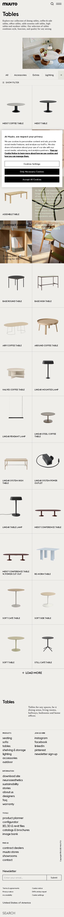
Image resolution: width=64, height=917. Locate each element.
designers (9, 796)
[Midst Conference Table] (48, 511)
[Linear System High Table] (16, 466)
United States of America (17, 902)
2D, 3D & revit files (14, 825)
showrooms (10, 855)
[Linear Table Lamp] (16, 511)
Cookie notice (37, 888)
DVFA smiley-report (39, 891)
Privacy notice (8, 891)
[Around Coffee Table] (48, 330)
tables (6, 745)
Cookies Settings (32, 164)
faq (5, 800)
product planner (13, 817)
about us (8, 792)
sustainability (10, 784)
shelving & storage (14, 749)
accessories (10, 757)
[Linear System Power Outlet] (48, 466)
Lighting (49, 74)
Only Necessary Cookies (32, 171)
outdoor (8, 761)
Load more (33, 673)
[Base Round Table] (16, 285)
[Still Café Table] (48, 647)
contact (7, 859)
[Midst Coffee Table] (16, 107)
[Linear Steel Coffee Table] (48, 419)
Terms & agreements (11, 888)
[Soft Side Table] (48, 602)
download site (11, 776)
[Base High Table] (48, 285)
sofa (5, 741)
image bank (10, 833)
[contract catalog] (16, 242)
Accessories (20, 74)
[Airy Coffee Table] (16, 330)
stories (7, 788)
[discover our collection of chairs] (48, 242)
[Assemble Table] (16, 198)
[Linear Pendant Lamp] (16, 419)
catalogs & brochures (16, 829)
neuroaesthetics (13, 780)
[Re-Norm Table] (48, 557)
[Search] (52, 3)
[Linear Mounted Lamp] (48, 374)
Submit (54, 877)
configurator (10, 821)
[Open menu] (58, 3)
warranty (8, 804)
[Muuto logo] (10, 4)
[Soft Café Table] (16, 602)
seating (7, 737)
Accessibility (7, 895)
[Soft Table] (16, 647)
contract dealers (13, 847)
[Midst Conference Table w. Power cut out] (16, 557)
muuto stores (11, 851)
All (7, 74)
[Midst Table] (48, 107)
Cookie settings (38, 895)
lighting (7, 753)
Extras (36, 74)
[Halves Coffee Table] (16, 374)
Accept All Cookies (32, 179)
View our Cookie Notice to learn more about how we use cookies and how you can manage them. (31, 153)
